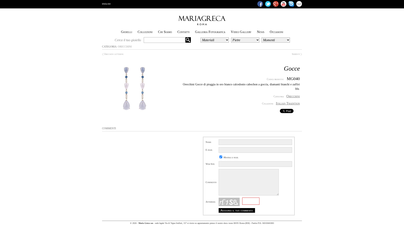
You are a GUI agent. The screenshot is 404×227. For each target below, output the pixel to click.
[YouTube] (283, 4)
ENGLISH (106, 4)
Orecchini (125, 46)
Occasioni (276, 32)
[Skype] (291, 4)
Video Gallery (241, 32)
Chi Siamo (165, 32)
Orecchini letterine (113, 54)
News (260, 32)
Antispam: (211, 202)
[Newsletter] (299, 4)
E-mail (209, 150)
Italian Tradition (288, 103)
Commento (211, 182)
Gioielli (126, 32)
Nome (208, 142)
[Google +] (276, 4)
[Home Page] (202, 24)
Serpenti (296, 54)
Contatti (183, 32)
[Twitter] (268, 4)
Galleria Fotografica (210, 32)
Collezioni (145, 32)
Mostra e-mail (230, 157)
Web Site (210, 164)
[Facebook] (260, 4)
